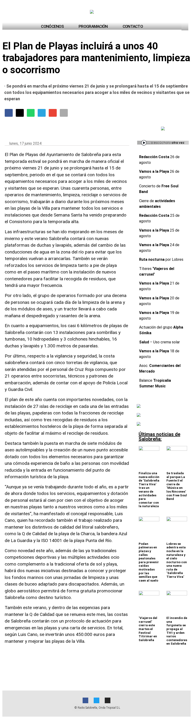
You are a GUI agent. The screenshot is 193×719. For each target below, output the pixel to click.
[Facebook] (85, 700)
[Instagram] (107, 700)
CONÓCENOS (52, 26)
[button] (185, 26)
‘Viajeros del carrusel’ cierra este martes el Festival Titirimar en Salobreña (148, 629)
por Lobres (161, 259)
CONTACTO (133, 26)
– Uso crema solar (159, 342)
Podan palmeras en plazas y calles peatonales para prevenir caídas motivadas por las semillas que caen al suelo (149, 562)
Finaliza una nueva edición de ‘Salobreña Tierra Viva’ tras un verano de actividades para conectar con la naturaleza (149, 489)
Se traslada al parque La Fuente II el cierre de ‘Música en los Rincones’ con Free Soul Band (176, 486)
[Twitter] (96, 700)
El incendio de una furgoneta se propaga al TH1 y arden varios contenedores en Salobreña (176, 630)
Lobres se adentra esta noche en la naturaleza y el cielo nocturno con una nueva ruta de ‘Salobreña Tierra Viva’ (176, 560)
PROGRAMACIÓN (93, 26)
